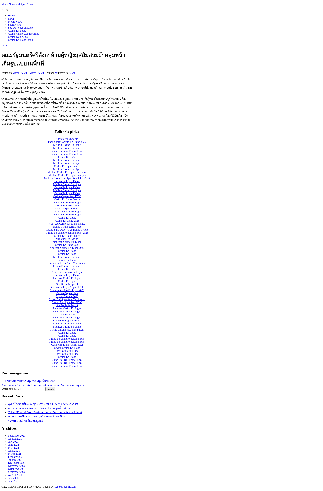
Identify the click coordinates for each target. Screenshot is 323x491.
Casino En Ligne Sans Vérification (66, 263)
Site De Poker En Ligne (20, 27)
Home (11, 15)
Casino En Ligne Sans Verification (67, 299)
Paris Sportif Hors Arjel (67, 205)
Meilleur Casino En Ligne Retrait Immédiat (67, 178)
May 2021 (13, 447)
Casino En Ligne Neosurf (67, 320)
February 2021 (16, 456)
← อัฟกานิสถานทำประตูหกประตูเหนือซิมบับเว (28, 380)
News (11, 18)
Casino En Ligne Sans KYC (67, 302)
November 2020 (16, 465)
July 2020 (13, 478)
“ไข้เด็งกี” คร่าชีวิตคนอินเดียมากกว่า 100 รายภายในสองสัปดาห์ (45, 412)
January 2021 (15, 459)
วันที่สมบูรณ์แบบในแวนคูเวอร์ (25, 420)
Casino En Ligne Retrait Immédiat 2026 (67, 232)
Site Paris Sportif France (67, 208)
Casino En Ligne (17, 30)
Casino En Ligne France (67, 166)
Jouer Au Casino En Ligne (67, 278)
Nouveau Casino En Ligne (67, 202)
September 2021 (16, 435)
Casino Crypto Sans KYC (67, 196)
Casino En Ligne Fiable (20, 39)
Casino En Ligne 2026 (67, 220)
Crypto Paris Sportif (67, 138)
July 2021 (13, 441)
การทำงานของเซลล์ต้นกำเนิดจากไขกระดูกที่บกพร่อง (39, 408)
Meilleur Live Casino (67, 238)
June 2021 (13, 444)
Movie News (15, 21)
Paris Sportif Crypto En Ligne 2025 (67, 141)
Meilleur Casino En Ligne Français (67, 175)
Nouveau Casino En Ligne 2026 (67, 247)
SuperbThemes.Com (65, 486)
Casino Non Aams (18, 36)
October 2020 (15, 468)
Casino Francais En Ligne (67, 266)
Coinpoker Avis (67, 314)
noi (56, 72)
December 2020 (16, 462)
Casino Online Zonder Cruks (23, 33)
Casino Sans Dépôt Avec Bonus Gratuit (67, 229)
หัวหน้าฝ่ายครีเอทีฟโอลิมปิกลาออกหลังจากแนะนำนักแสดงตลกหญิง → (42, 385)
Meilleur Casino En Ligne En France (67, 172)
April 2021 (14, 450)
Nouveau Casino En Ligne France (67, 223)
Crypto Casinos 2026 (67, 296)
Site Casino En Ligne (67, 350)
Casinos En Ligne (67, 260)
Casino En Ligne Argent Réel (67, 287)
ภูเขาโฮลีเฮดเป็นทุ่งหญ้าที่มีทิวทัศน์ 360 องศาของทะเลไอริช (43, 404)
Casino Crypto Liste (67, 293)
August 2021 (15, 438)
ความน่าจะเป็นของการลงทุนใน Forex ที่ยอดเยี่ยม (36, 416)
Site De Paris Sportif (67, 284)
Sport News (14, 24)
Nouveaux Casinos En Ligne (67, 272)
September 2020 (16, 471)
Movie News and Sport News (17, 4)
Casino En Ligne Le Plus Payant (67, 329)
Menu (4, 45)
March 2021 (14, 453)
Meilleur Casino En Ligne (67, 144)
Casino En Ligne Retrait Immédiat (67, 338)
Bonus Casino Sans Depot (67, 226)
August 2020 (15, 475)
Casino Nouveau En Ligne (67, 211)
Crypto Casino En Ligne (67, 347)
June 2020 (13, 481)
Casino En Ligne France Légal (67, 151)
